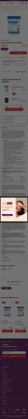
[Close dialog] (26, 198)
